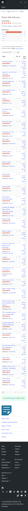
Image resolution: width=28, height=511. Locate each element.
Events (17, 462)
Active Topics (5, 429)
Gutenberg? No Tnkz (8, 132)
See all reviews (19, 48)
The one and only (7, 61)
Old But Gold (6, 174)
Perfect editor (6, 186)
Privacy (4, 454)
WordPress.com (7, 473)
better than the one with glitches (8, 269)
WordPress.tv (6, 467)
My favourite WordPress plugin (7, 198)
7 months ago (24, 281)
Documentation (6, 462)
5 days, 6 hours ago (24, 63)
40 (21, 392)
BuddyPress (6, 481)
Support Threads (6, 426)
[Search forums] (18, 52)
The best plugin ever (8, 81)
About (3, 446)
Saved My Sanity (7, 121)
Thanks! (4, 257)
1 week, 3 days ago (24, 73)
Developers (5, 465)
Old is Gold (5, 139)
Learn (3, 459)
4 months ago (24, 209)
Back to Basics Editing (8, 288)
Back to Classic (6, 231)
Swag (17, 467)
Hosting (4, 451)
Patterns (17, 454)
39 (18, 392)
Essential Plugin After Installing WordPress (8, 324)
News (3, 449)
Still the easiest (6, 151)
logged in (10, 26)
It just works (5, 357)
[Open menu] (25, 2)
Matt (4, 475)
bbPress (5, 478)
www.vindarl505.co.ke (8, 90)
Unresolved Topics (7, 433)
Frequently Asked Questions (10, 422)
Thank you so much (8, 280)
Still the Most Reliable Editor (6, 379)
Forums (3, 7)
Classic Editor (14, 11)
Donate (18, 465)
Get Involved (18, 459)
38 (15, 392)
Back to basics (6, 162)
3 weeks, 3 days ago (23, 83)
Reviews (4, 437)
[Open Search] (21, 2)
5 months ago (24, 244)
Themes (17, 449)
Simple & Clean (6, 219)
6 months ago (24, 258)
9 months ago (24, 359)
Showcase (18, 446)
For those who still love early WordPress (9, 346)
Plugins (17, 451)
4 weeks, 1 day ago (23, 91)
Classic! (4, 99)
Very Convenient (7, 333)
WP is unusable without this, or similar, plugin (9, 313)
